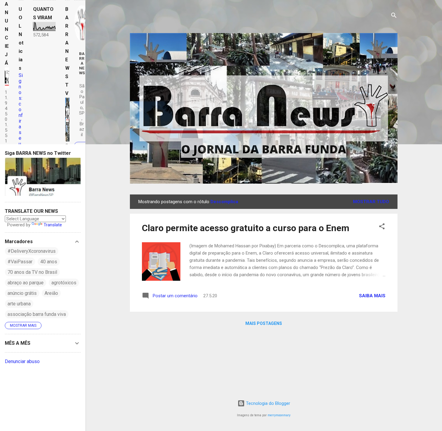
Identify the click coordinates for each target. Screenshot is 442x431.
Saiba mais (372, 295)
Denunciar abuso (22, 361)
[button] (381, 227)
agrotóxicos (63, 283)
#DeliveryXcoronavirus (32, 251)
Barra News (82, 63)
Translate (53, 225)
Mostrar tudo (371, 201)
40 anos (48, 261)
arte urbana (19, 304)
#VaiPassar (20, 261)
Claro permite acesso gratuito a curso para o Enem (245, 228)
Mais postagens (263, 323)
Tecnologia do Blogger (267, 403)
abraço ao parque (26, 283)
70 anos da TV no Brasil (32, 272)
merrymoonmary (279, 415)
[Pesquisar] (393, 16)
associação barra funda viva (37, 314)
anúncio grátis (22, 293)
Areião (51, 293)
